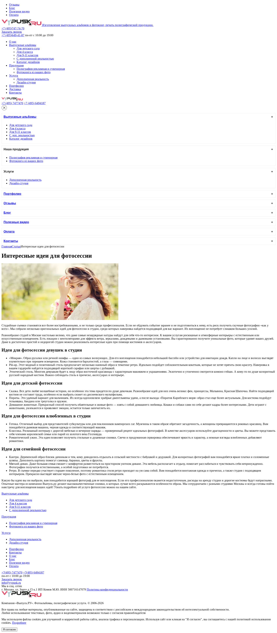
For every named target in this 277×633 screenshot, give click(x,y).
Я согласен (9, 629)
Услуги (13, 75)
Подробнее (19, 622)
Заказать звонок (12, 31)
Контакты (15, 92)
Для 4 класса (25, 51)
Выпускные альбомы (22, 45)
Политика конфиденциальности (107, 589)
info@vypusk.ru (11, 582)
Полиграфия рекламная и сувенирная (41, 68)
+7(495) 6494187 (33, 572)
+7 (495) (13, 28)
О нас (12, 41)
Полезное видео (19, 11)
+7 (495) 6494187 (35, 103)
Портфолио (16, 85)
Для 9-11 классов (27, 55)
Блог (12, 8)
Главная (7, 246)
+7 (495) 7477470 (12, 103)
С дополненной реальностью (35, 58)
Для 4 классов (18, 503)
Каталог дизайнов (28, 62)
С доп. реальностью (22, 135)
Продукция (16, 65)
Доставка (15, 89)
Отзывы (14, 4)
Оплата (13, 14)
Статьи (16, 246)
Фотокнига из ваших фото (34, 72)
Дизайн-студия (26, 82)
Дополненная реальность (33, 79)
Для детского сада (28, 48)
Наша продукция (16, 149)
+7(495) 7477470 (12, 572)
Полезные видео (16, 222)
